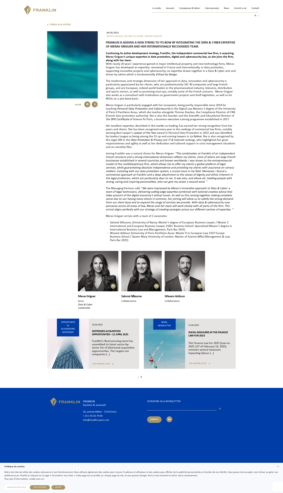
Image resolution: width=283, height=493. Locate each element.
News (226, 8)
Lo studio (156, 8)
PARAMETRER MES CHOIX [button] (16, 487)
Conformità (84, 308)
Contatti (255, 8)
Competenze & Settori (189, 8)
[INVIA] (220, 408)
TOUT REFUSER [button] (39, 487)
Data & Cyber (85, 304)
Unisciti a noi (240, 8)
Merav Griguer (115, 56)
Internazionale (212, 8)
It (257, 16)
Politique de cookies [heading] (14, 466)
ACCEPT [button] (58, 487)
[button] (87, 104)
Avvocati (170, 8)
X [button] (278, 466)
